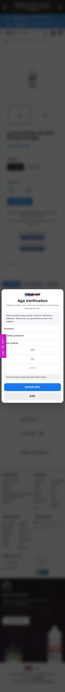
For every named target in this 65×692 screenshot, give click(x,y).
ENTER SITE (32, 387)
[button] (3, 346)
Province (9, 329)
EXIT (32, 396)
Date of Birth (11, 343)
